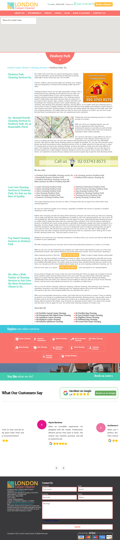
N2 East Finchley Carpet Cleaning (89, 315)
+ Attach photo (51, 520)
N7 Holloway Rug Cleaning (86, 319)
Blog (67, 13)
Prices (48, 13)
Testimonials (35, 13)
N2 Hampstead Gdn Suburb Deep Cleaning (53, 315)
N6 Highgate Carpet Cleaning (48, 319)
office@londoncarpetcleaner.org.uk (23, 502)
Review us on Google (105, 393)
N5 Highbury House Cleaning (87, 317)
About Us (19, 13)
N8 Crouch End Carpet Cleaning (88, 322)
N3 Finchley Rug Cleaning (86, 313)
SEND (77, 527)
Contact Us (99, 13)
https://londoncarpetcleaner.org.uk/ (22, 504)
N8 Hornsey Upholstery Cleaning (49, 322)
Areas (58, 13)
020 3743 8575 (70, 255)
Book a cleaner (103, 4)
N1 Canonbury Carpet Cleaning (48, 317)
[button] (56, 468)
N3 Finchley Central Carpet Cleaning (51, 313)
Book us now (102, 375)
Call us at (80, 4)
